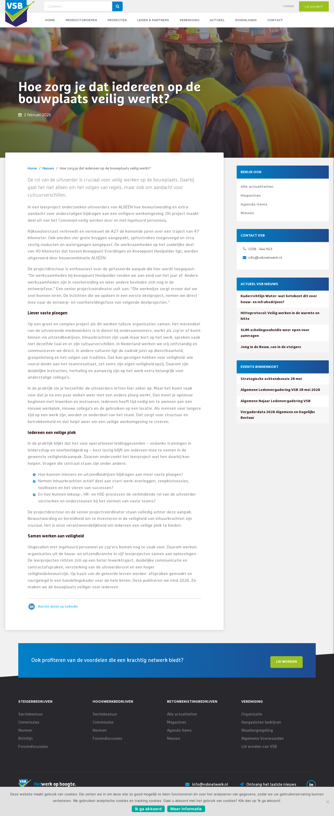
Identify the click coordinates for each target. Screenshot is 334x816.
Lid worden (286, 662)
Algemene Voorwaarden (262, 739)
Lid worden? (314, 6)
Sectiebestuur (30, 714)
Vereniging (189, 20)
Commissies (28, 722)
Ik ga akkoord (148, 808)
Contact (288, 6)
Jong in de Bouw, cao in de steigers (271, 347)
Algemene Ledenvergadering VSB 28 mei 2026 (280, 390)
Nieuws (48, 168)
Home (50, 20)
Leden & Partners (153, 20)
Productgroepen (81, 20)
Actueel (217, 20)
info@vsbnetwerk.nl (265, 257)
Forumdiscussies (33, 747)
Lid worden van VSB (259, 747)
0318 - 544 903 (260, 249)
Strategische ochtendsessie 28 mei (271, 379)
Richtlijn (25, 739)
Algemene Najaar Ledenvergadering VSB (276, 401)
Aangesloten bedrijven (261, 722)
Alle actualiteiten (257, 186)
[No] (327, 801)
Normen (25, 730)
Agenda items (254, 204)
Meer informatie (186, 808)
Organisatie (251, 714)
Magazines (251, 195)
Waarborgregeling (257, 730)
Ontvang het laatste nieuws (271, 784)
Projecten (117, 20)
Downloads (246, 20)
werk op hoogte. (55, 784)
